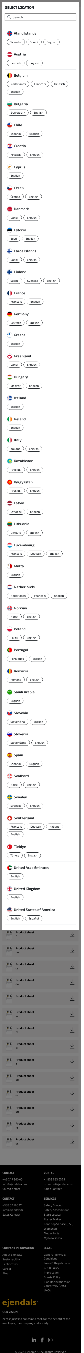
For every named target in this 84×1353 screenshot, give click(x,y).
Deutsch (15, 63)
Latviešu (16, 511)
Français (40, 84)
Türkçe (14, 855)
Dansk (14, 217)
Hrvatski (15, 154)
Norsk (14, 616)
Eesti (13, 238)
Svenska (15, 42)
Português (17, 658)
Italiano (15, 448)
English (51, 42)
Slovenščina (18, 742)
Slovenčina (17, 721)
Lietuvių (15, 532)
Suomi (34, 42)
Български (17, 112)
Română (15, 679)
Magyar (15, 385)
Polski (14, 637)
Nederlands (18, 84)
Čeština (15, 196)
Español (15, 133)
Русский (15, 469)
